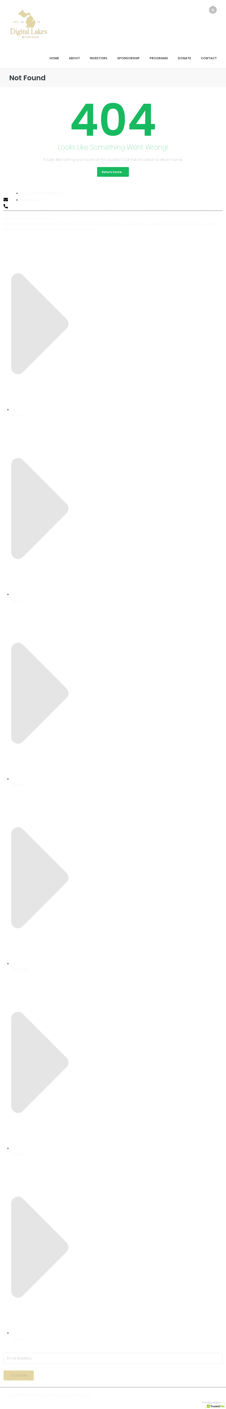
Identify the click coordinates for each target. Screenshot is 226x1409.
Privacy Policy (211, 1402)
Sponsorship (128, 58)
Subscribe (18, 1375)
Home (54, 58)
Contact (209, 58)
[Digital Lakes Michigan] (28, 23)
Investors (98, 58)
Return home (112, 172)
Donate (184, 58)
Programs (159, 58)
